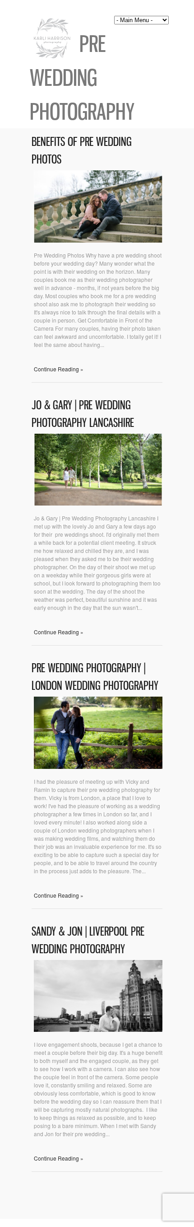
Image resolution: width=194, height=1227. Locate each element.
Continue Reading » (58, 369)
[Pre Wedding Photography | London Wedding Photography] (98, 766)
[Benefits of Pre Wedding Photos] (98, 240)
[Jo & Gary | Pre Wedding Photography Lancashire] (98, 503)
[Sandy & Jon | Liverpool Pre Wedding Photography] (98, 1029)
